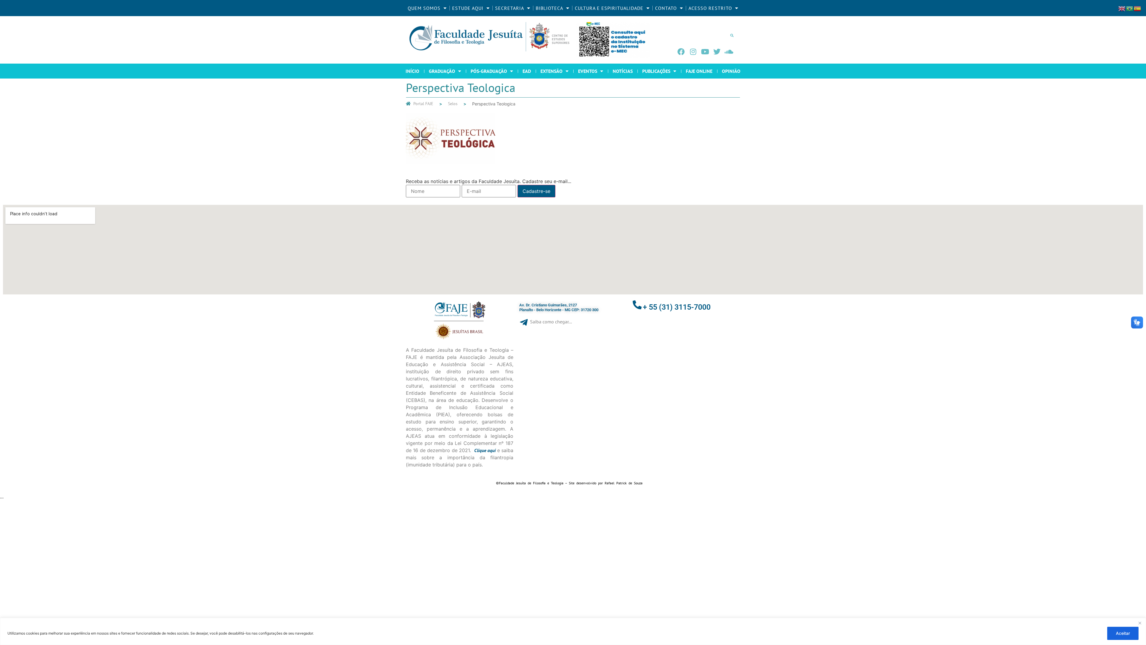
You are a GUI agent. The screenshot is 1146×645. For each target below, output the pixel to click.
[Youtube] (705, 52)
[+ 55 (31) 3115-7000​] (637, 304)
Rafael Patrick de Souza (624, 483)
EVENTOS (587, 71)
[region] (573, 631)
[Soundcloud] (729, 52)
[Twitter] (717, 52)
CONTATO (666, 8)
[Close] (1139, 622)
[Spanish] (1138, 8)
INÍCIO (412, 71)
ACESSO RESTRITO (710, 8)
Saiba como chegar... (551, 322)
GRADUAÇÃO (442, 71)
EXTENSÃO (551, 71)
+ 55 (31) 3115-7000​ (677, 307)
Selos (453, 103)
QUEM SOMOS (424, 8)
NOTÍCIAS (623, 71)
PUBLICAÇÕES (656, 71)
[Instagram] (693, 52)
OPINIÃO (731, 71)
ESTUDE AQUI (467, 8)
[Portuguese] (1130, 8)
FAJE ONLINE (699, 71)
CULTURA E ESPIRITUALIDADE (609, 8)
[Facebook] (681, 52)
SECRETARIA (509, 8)
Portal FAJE (423, 103)
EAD (527, 71)
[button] (732, 35)
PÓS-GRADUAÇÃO (489, 71)
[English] (1122, 8)
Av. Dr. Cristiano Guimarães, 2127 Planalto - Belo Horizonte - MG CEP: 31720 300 (558, 307)
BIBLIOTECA (549, 8)
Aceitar (1123, 633)
